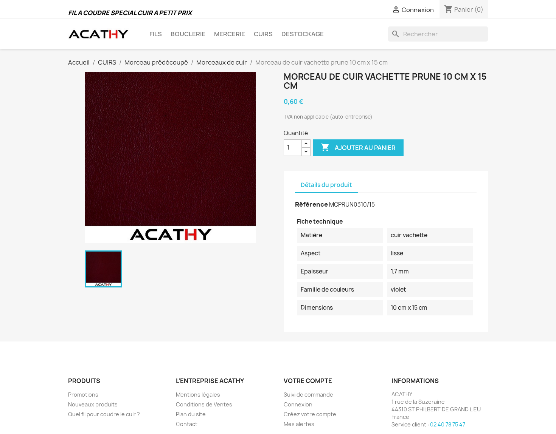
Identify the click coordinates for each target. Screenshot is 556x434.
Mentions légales (198, 394)
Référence (311, 204)
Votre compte (308, 381)
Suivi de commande (308, 394)
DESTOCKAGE (302, 34)
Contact (186, 424)
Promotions (83, 394)
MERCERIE (229, 34)
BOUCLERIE (188, 34)
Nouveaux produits (93, 404)
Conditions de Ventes (204, 404)
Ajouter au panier (358, 147)
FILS (155, 34)
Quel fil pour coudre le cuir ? (104, 414)
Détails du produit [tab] (326, 185)
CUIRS (263, 34)
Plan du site (191, 414)
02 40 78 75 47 (447, 424)
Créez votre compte (310, 414)
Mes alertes (299, 424)
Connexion (298, 404)
